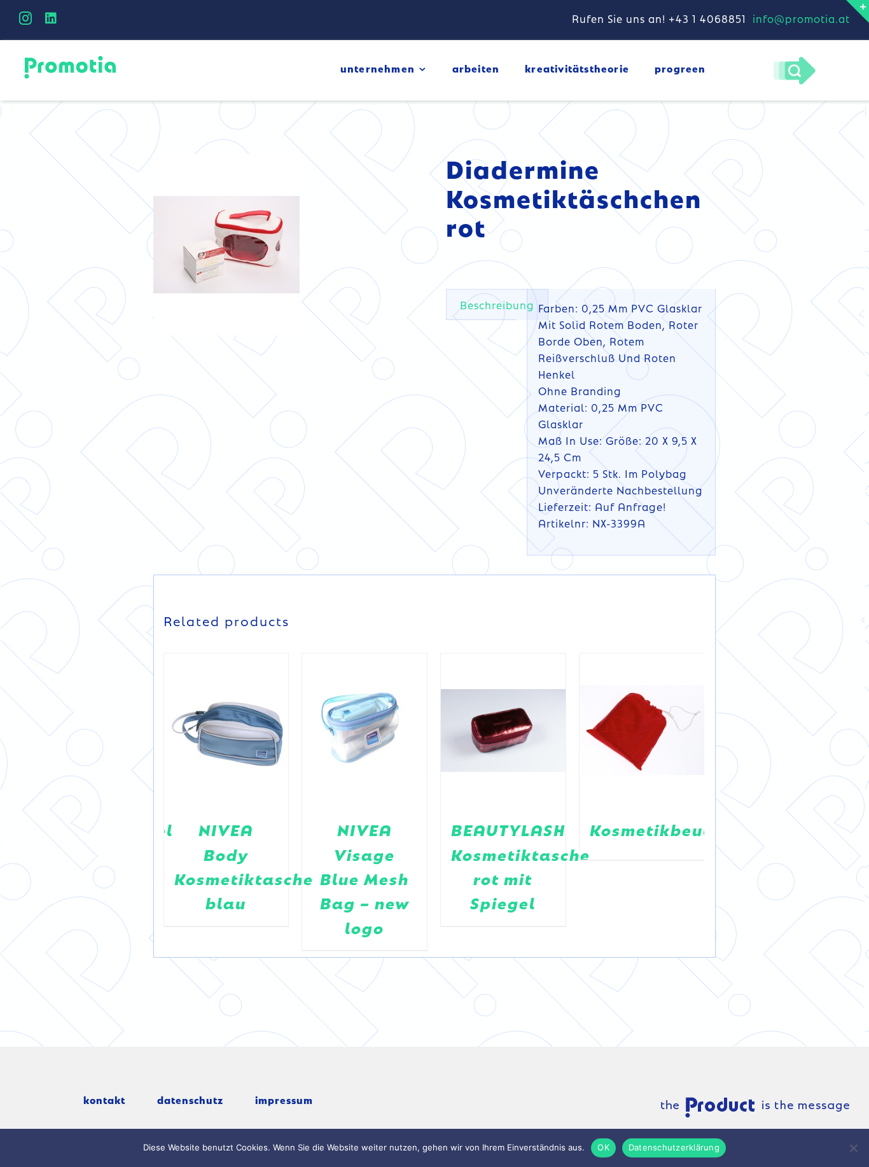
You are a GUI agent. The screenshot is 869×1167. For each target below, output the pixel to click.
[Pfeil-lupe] (794, 59)
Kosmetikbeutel (658, 829)
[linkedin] (51, 18)
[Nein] (853, 1148)
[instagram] (25, 18)
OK (603, 1147)
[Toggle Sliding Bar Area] (857, 11)
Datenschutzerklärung (674, 1147)
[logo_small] (70, 58)
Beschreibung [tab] (497, 304)
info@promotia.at (801, 18)
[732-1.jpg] (226, 244)
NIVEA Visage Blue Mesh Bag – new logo (365, 878)
